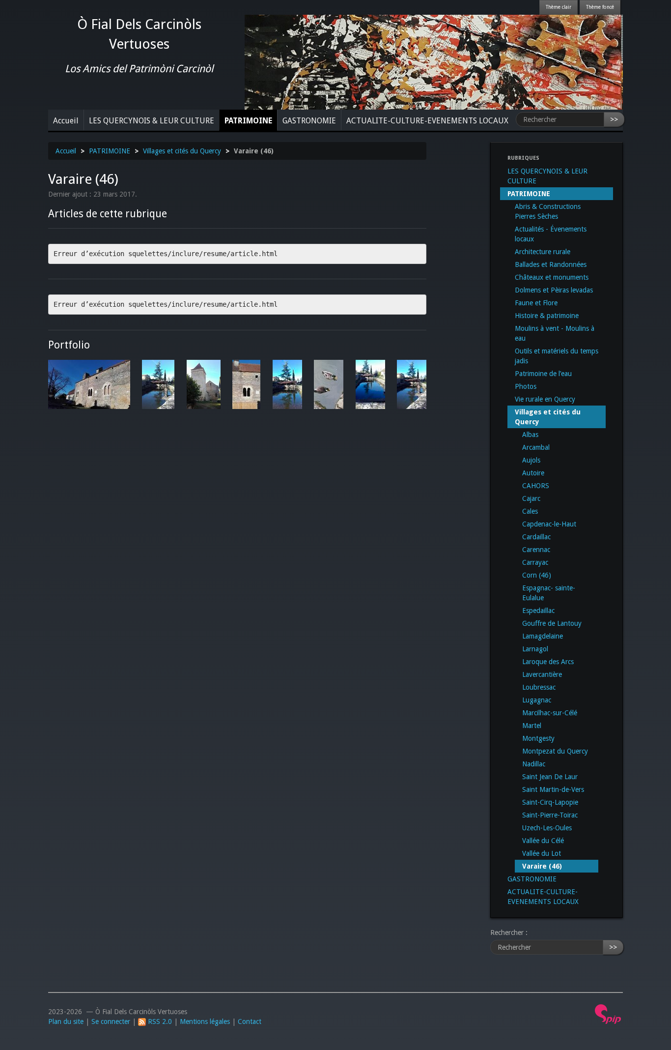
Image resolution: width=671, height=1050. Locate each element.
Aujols (531, 460)
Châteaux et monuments (551, 277)
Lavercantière (542, 674)
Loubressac (539, 687)
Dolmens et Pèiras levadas (554, 290)
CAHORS (535, 486)
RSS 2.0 (159, 1021)
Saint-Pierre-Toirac (550, 815)
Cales (530, 511)
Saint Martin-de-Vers (553, 789)
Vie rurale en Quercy (545, 399)
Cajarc (531, 498)
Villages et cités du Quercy (182, 151)
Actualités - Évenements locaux (551, 234)
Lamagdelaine (542, 636)
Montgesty (538, 738)
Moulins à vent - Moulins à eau (554, 333)
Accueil (66, 120)
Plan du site (66, 1021)
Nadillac (533, 764)
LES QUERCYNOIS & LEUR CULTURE (151, 120)
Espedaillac (538, 610)
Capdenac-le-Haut (549, 524)
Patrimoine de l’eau (543, 374)
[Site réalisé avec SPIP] (608, 1013)
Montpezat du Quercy (555, 751)
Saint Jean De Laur (550, 777)
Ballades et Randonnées (551, 264)
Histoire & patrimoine (547, 316)
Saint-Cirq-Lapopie (550, 802)
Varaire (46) (542, 866)
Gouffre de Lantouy (552, 623)
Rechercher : (509, 932)
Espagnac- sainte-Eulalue (548, 593)
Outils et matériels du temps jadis (556, 356)
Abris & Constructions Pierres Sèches (548, 211)
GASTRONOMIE (309, 120)
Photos (525, 386)
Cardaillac (536, 537)
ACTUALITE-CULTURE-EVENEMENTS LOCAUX (427, 120)
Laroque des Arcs (548, 662)
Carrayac (535, 562)
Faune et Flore (536, 303)
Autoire (533, 473)
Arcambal (536, 447)
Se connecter (110, 1021)
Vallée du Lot (541, 853)
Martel (531, 725)
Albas (530, 434)
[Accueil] (434, 61)
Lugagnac (536, 700)
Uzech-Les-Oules (547, 828)
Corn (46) (536, 575)
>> (614, 119)
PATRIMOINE (248, 120)
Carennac (536, 550)
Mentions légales (205, 1021)
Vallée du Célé (543, 841)
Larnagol (535, 649)
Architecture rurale (542, 252)
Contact (249, 1021)
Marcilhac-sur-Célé (549, 713)
